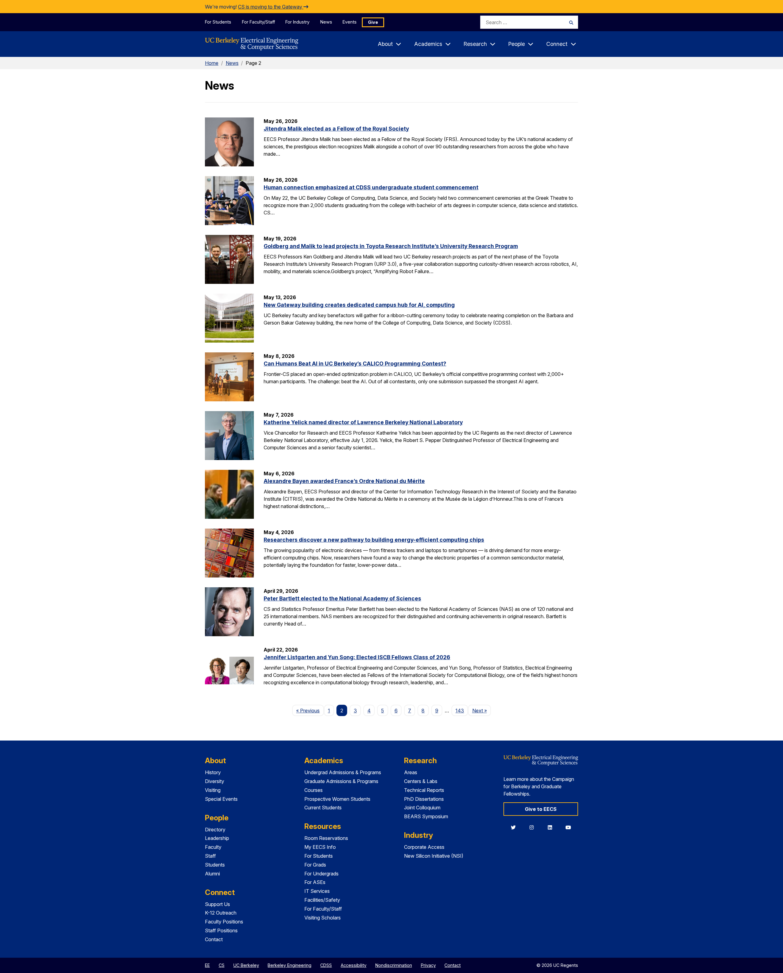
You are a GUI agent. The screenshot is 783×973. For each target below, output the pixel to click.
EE (207, 965)
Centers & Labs (420, 781)
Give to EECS (541, 809)
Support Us (217, 904)
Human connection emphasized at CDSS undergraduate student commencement (371, 187)
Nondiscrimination (393, 965)
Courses (313, 790)
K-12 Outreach (220, 913)
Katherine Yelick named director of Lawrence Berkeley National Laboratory (363, 422)
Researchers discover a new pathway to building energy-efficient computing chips (374, 540)
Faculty (213, 847)
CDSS (326, 965)
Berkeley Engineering (289, 965)
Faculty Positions (224, 922)
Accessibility (353, 965)
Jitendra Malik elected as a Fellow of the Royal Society (336, 128)
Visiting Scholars (322, 918)
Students (215, 865)
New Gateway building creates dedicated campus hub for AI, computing (359, 305)
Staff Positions (221, 930)
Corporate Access (424, 847)
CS (222, 965)
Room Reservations (326, 838)
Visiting (213, 790)
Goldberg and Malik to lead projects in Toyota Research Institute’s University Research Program (391, 246)
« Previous (310, 710)
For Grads (315, 865)
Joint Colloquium (422, 807)
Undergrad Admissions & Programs (342, 772)
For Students (218, 21)
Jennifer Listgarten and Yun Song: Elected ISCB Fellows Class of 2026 (357, 657)
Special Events (221, 799)
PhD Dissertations (424, 799)
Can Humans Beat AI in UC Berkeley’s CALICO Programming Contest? (355, 363)
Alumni (212, 874)
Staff (210, 856)
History (213, 772)
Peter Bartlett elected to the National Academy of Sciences (342, 598)
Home (211, 63)
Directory (215, 829)
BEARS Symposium (426, 816)
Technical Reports (424, 790)
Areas (410, 772)
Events (350, 21)
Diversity (214, 781)
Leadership (217, 838)
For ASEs (314, 882)
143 (459, 710)
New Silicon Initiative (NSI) (433, 856)
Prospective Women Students (337, 799)
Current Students (323, 807)
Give (373, 22)
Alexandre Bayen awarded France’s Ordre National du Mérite (344, 481)
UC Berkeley (246, 965)
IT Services (317, 891)
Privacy (428, 965)
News (326, 21)
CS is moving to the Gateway (270, 7)
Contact (214, 939)
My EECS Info (320, 847)
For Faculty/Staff (258, 21)
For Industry (297, 21)
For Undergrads (321, 874)
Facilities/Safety (322, 900)
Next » (481, 710)
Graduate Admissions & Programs (341, 781)
